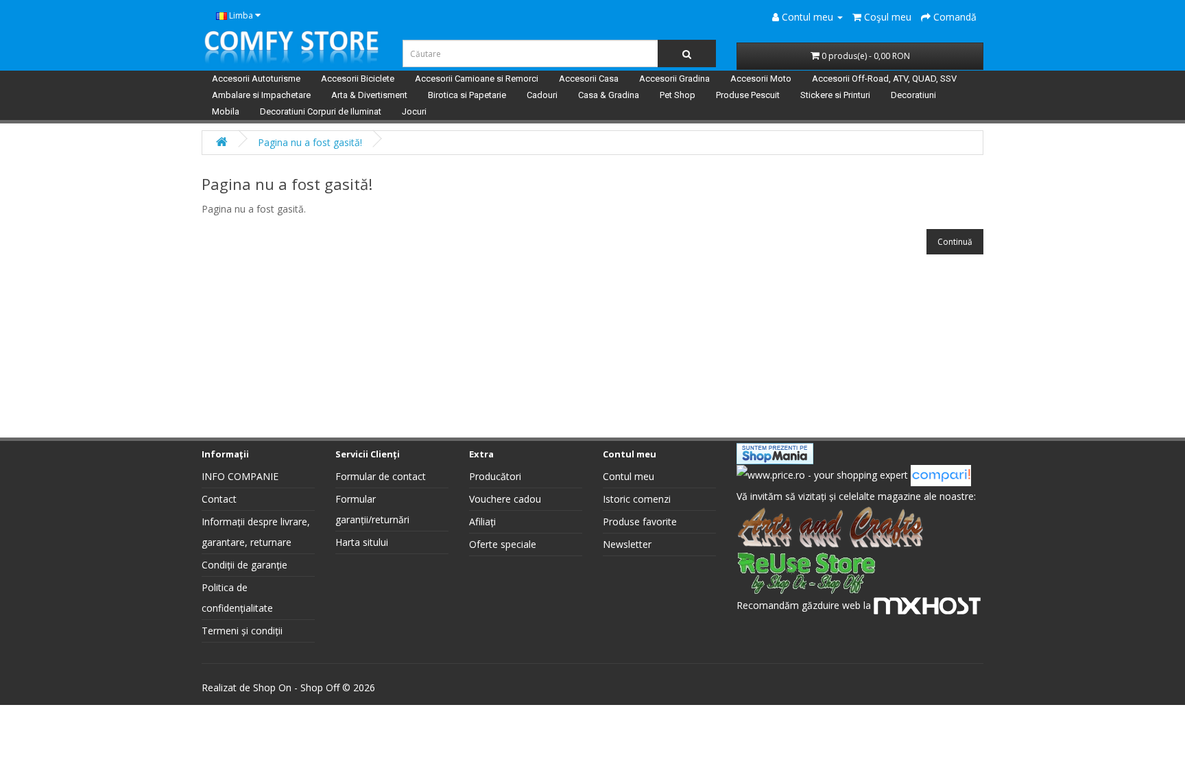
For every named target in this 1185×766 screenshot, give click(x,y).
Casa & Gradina (608, 95)
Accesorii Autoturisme (256, 78)
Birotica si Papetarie (467, 95)
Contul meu (628, 476)
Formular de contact (380, 476)
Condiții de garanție (244, 564)
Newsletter (627, 544)
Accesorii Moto (760, 78)
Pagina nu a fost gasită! (310, 142)
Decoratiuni (913, 95)
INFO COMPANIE (240, 476)
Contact (219, 498)
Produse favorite (640, 521)
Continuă (954, 242)
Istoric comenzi (637, 498)
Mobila (225, 111)
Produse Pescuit (748, 95)
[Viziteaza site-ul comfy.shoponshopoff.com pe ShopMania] (775, 452)
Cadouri (542, 95)
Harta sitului (361, 542)
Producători (495, 476)
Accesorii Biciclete (357, 78)
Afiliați (482, 521)
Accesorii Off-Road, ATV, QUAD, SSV (884, 78)
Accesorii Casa (589, 78)
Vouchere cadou (505, 498)
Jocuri (414, 111)
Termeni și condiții (242, 630)
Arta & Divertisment (369, 95)
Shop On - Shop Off (296, 687)
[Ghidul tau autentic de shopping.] (941, 474)
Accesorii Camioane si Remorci (476, 78)
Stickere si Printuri (835, 95)
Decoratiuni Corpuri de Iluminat (320, 111)
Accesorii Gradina (674, 78)
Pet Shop (677, 95)
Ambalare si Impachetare (261, 95)
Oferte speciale (502, 544)
